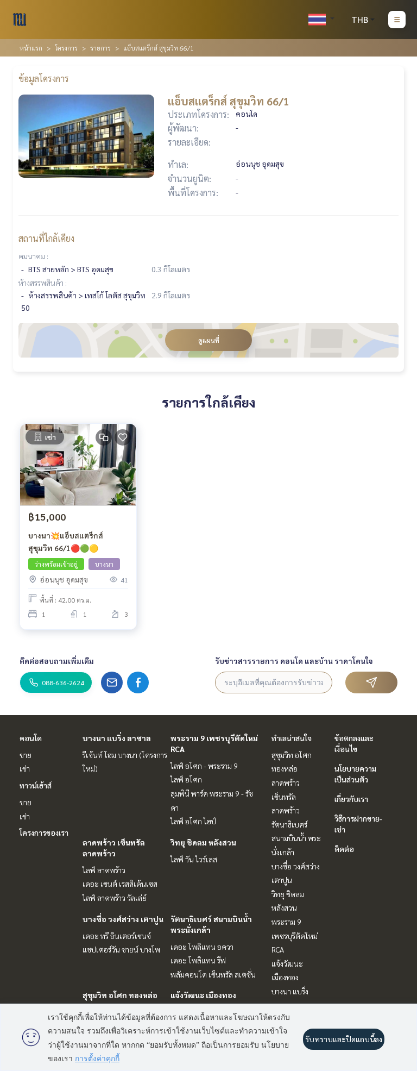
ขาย (25, 755)
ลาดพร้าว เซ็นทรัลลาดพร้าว (285, 796)
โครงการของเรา (44, 832)
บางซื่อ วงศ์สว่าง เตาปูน (123, 919)
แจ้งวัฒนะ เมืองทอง (203, 995)
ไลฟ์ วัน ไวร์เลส (193, 859)
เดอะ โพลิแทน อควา (201, 946)
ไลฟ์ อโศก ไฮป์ (193, 821)
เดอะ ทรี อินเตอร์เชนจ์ (117, 936)
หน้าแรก (31, 47)
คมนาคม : (33, 256)
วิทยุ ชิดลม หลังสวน (203, 842)
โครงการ (66, 47)
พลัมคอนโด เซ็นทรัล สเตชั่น (213, 974)
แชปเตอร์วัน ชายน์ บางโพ (121, 949)
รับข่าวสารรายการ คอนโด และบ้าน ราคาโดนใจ (294, 661)
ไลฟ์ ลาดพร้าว (104, 870)
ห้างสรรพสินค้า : (42, 282)
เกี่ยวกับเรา (351, 799)
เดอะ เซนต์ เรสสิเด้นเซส (120, 883)
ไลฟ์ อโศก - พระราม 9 (204, 766)
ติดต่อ (344, 849)
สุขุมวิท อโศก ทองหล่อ (120, 995)
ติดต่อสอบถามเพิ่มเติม (57, 661)
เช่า (25, 768)
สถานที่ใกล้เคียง (46, 238)
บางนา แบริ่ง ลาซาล (117, 738)
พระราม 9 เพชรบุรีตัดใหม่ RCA (294, 935)
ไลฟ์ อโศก (186, 779)
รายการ (100, 47)
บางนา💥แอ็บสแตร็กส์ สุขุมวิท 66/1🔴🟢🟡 (65, 541)
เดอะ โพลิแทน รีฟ (198, 960)
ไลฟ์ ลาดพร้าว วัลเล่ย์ (115, 898)
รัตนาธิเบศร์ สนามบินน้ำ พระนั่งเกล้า (296, 838)
